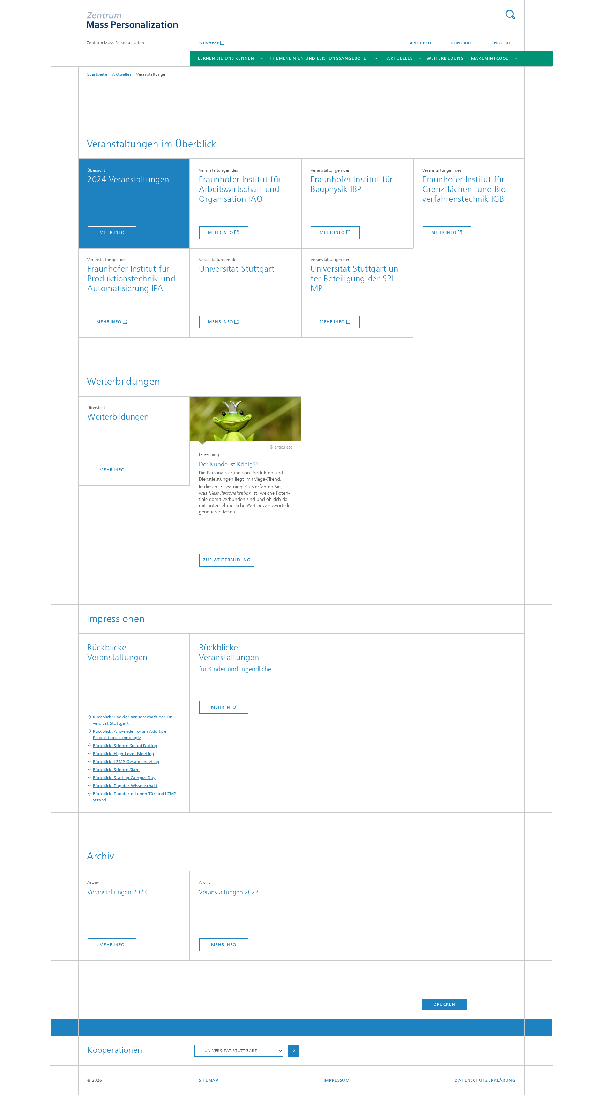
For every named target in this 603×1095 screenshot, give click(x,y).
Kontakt (461, 42)
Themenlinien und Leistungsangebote (318, 58)
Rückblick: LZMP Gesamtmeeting (126, 761)
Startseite (97, 74)
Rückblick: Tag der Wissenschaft (125, 785)
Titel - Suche (510, 14)
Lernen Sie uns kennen (226, 58)
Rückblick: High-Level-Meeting (123, 753)
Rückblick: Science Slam (116, 769)
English (501, 42)
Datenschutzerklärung (485, 1080)
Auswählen (293, 1051)
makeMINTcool (489, 58)
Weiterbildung (445, 58)
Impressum (336, 1080)
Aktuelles (399, 58)
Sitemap (208, 1080)
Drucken (444, 1004)
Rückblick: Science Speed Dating (125, 745)
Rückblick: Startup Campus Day (124, 777)
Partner (211, 42)
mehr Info (112, 232)
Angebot (421, 42)
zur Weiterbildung (227, 559)
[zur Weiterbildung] (245, 421)
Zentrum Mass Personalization (115, 42)
